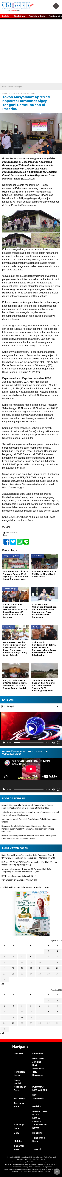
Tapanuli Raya (19, 1148)
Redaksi (6, 16)
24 (4, 974)
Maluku (18, 1141)
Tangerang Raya (38, 1139)
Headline (37, 1133)
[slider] (28, 742)
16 (57, 962)
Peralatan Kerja (37, 16)
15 (48, 962)
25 (13, 974)
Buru (16, 1133)
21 (39, 968)
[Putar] (3, 742)
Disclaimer (19, 16)
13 (31, 962)
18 (13, 968)
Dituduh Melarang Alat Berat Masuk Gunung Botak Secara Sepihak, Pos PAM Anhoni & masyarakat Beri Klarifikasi (27, 807)
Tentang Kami (19, 1105)
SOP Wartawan (38, 1097)
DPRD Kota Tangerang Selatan (15, 876)
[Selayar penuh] (58, 742)
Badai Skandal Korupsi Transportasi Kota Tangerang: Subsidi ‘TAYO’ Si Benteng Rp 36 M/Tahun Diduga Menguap (28, 856)
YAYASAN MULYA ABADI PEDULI (16, 880)
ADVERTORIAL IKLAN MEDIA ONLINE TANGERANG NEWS (39, 1119)
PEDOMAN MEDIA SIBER (39, 1088)
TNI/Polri (37, 1149)
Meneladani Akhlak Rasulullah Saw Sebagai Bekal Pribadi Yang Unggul (29, 821)
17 (4, 968)
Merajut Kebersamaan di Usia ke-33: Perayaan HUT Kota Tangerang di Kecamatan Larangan (26, 870)
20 (31, 968)
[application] (31, 729)
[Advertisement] (31, 51)
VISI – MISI (19, 1098)
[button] (31, 729)
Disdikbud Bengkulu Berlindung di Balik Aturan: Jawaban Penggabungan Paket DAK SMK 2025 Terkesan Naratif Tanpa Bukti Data (29, 828)
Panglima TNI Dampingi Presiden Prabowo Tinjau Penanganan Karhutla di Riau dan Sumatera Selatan (29, 837)
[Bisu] (53, 742)
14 (40, 962)
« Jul (2, 984)
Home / (5, 87)
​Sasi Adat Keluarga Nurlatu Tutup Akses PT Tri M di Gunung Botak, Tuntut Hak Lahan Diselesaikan (31, 814)
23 (57, 968)
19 (22, 968)
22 (48, 968)
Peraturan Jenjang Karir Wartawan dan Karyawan (38, 1066)
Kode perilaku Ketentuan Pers (20, 1085)
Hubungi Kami (19, 1126)
